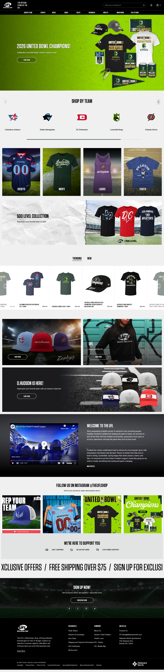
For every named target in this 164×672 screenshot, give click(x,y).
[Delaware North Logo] (139, 664)
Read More (21, 651)
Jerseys (42, 12)
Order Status (73, 631)
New (89, 258)
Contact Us (123, 631)
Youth (78, 12)
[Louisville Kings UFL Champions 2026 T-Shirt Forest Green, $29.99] (99, 279)
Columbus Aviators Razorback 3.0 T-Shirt (127, 306)
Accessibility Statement (70, 665)
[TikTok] (94, 608)
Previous (5, 286)
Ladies (66, 12)
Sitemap (98, 665)
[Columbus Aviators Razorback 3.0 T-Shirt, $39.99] (131, 279)
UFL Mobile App (100, 646)
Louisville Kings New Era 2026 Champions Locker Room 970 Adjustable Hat (29, 305)
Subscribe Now (82, 600)
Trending (77, 258)
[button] (158, 102)
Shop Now (27, 229)
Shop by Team (28, 12)
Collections (135, 12)
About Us (97, 631)
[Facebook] (69, 608)
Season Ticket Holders (102, 635)
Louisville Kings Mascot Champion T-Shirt (60, 306)
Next (159, 286)
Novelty (105, 12)
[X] (77, 608)
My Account (72, 650)
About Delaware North (87, 665)
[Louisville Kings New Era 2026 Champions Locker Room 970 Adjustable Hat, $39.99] (34, 279)
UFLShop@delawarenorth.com (130, 635)
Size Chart (72, 638)
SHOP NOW (27, 60)
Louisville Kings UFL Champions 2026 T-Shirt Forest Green (95, 306)
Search (144, 5)
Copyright (20, 665)
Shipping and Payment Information (81, 642)
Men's (54, 12)
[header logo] (22, 628)
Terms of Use (41, 665)
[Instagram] (86, 608)
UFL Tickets (98, 642)
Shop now (18, 357)
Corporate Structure (54, 665)
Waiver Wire (120, 12)
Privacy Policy (30, 665)
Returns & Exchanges (76, 635)
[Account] (151, 5)
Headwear (92, 12)
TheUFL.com (99, 638)
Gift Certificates (74, 646)
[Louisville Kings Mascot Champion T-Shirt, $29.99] (67, 279)
